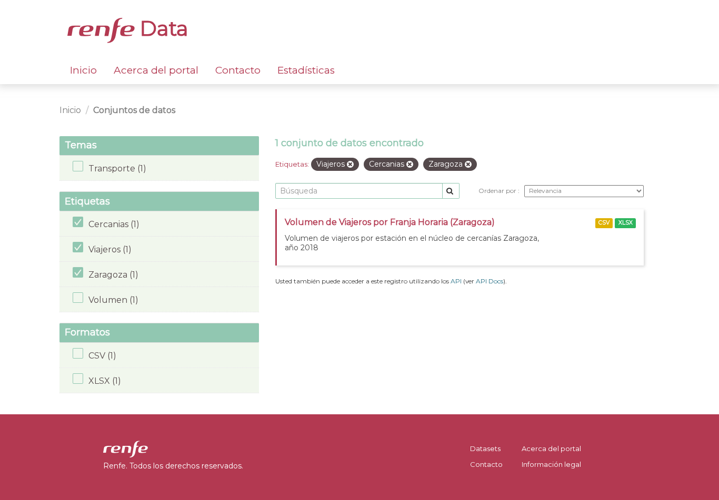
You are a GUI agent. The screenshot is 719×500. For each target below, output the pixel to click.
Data (161, 28)
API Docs (489, 281)
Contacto (238, 70)
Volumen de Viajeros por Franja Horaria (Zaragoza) (390, 222)
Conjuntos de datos (134, 110)
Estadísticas (306, 70)
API (456, 281)
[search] (451, 191)
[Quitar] (350, 164)
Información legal (551, 464)
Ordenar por (498, 191)
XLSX (625, 222)
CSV (604, 222)
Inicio (83, 70)
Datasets (485, 448)
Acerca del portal (156, 70)
